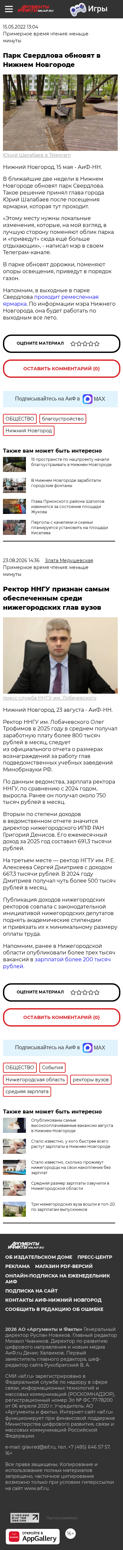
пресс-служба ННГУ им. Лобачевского (49, 698)
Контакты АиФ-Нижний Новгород (53, 1300)
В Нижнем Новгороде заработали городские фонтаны (66, 483)
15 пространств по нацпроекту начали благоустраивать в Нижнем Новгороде (71, 462)
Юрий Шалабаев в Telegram (37, 155)
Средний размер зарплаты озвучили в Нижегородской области (70, 1186)
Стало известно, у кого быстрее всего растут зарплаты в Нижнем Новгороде (70, 1144)
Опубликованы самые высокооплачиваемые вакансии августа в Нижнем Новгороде (72, 1125)
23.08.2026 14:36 (21, 560)
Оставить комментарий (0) (61, 369)
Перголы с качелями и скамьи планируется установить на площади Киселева (69, 527)
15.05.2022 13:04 (20, 27)
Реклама (17, 1266)
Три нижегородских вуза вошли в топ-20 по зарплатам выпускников (73, 1207)
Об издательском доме (38, 1257)
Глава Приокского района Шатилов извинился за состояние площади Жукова (67, 506)
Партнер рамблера (61, 1518)
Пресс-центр (94, 1257)
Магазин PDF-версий (64, 1266)
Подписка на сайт (31, 1291)
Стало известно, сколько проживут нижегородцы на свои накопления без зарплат (71, 1167)
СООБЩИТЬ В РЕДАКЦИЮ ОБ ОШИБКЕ (54, 1309)
